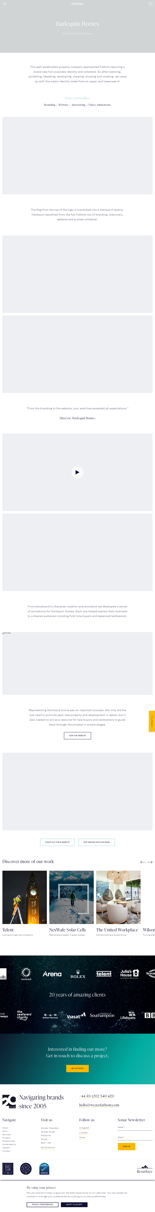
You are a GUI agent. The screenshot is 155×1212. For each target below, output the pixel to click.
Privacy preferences (42, 1205)
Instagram (84, 1128)
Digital (40, 878)
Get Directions (48, 1148)
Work (5, 1131)
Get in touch (77, 1069)
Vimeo (82, 1138)
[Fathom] (77, 4)
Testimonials (8, 1141)
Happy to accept (74, 1205)
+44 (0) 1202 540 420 (96, 1095)
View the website (77, 736)
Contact (6, 1151)
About (5, 1128)
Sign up (126, 1147)
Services (6, 1135)
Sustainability (9, 1144)
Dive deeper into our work (96, 842)
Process (6, 1138)
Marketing (29, 878)
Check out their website (57, 842)
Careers (6, 1148)
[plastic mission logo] (26, 1169)
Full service (131, 878)
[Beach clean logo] (7, 1169)
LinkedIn (83, 1133)
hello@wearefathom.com (99, 1104)
